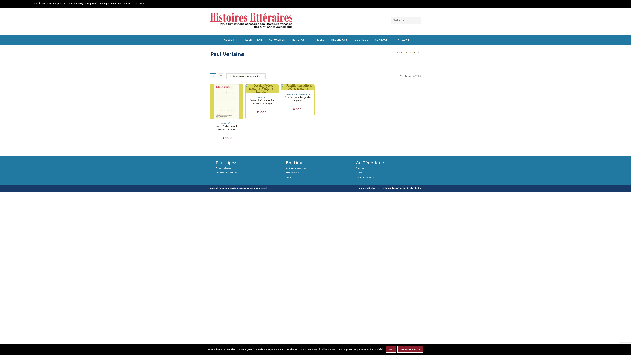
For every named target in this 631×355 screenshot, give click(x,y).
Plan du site (415, 188)
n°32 (265, 97)
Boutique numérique (110, 3)
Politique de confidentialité (395, 188)
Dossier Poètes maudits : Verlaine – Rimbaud (262, 102)
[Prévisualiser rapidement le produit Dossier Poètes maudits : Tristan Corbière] (241, 90)
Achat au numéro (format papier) (80, 3)
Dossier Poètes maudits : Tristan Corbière (226, 128)
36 (412, 76)
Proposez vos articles (226, 173)
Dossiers (224, 123)
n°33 (230, 123)
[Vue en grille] (213, 76)
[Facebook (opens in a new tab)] (596, 4)
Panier (126, 3)
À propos (360, 168)
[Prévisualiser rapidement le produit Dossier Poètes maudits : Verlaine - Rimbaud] (277, 90)
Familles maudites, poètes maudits (297, 99)
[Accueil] (397, 53)
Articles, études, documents (295, 94)
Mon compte (292, 173)
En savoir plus (410, 349)
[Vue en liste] (220, 76)
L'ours (359, 173)
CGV (379, 188)
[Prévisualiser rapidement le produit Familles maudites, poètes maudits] (312, 90)
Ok (390, 349)
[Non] (627, 349)
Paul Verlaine (415, 53)
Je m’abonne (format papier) (47, 3)
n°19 (308, 94)
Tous (418, 76)
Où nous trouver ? (365, 178)
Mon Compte (139, 3)
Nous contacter (223, 168)
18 (409, 76)
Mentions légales (367, 188)
